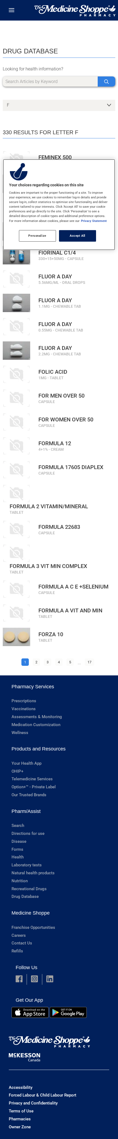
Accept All (77, 235)
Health (18, 857)
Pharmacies (20, 1119)
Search (18, 825)
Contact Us (22, 943)
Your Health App (26, 763)
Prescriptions (24, 700)
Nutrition (20, 880)
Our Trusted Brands (29, 794)
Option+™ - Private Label (34, 786)
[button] (19, 979)
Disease (19, 841)
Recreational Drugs (29, 888)
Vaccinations (24, 708)
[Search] (106, 81)
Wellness (20, 732)
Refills (17, 951)
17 (89, 662)
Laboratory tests (27, 865)
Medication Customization (36, 724)
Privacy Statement (94, 220)
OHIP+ (17, 771)
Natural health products (33, 872)
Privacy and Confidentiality (33, 1103)
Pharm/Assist (26, 811)
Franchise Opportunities (33, 927)
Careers (19, 935)
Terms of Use (21, 1111)
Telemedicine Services (32, 779)
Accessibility (20, 1087)
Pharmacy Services (33, 686)
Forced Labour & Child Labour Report (42, 1095)
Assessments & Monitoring (37, 716)
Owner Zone (20, 1126)
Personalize (37, 235)
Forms (17, 849)
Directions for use (28, 833)
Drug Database (25, 896)
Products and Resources (39, 749)
